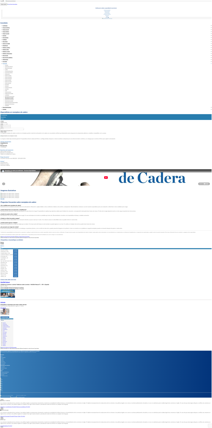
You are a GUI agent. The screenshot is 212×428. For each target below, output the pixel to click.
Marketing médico (3, 367)
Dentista (4, 35)
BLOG (107, 16)
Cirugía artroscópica (9, 71)
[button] (106, 246)
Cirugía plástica (6, 31)
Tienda (1, 0)
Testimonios (2, 361)
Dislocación (7, 74)
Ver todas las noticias (4, 317)
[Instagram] (1, 383)
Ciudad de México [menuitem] (6, 326)
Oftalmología (5, 59)
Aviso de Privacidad (3, 373)
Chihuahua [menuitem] (5, 324)
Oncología (5, 61)
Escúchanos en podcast (18, 287)
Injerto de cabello (6, 43)
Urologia (4, 109)
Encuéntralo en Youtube (18, 288)
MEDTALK (107, 15)
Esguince (7, 85)
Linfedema (7, 94)
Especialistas (3, 117)
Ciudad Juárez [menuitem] (5, 325)
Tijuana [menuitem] (4, 344)
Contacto (2, 369)
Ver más (2, 198)
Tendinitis (7, 105)
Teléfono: (2, 126)
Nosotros (2, 360)
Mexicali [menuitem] (4, 334)
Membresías (2, 366)
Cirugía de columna (9, 72)
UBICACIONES (107, 11)
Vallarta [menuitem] (4, 345)
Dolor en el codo (8, 81)
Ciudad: (1, 122)
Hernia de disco (8, 91)
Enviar (2, 131)
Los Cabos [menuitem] (5, 332)
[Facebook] (1, 381)
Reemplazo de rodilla (9, 100)
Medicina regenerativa (7, 53)
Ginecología (5, 41)
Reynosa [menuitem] (4, 342)
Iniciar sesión (2, 363)
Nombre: (2, 123)
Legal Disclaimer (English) (6, 425)
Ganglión (7, 88)
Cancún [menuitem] (4, 322)
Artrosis (6, 65)
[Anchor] (1, 379)
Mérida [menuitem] (4, 337)
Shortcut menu (3, 362)
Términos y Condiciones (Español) (8, 406)
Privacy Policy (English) (19, 416)
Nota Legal (2, 374)
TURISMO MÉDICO (107, 14)
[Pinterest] (1, 386)
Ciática (6, 69)
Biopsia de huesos (8, 68)
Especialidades (4, 22)
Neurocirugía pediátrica (7, 57)
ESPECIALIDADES (107, 10)
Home (1, 356)
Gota (6, 90)
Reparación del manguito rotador (11, 102)
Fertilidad (5, 39)
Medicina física (6, 49)
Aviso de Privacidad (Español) (7, 416)
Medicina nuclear (6, 51)
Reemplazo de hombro (9, 99)
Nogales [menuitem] (4, 338)
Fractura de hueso (8, 87)
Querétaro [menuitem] (5, 341)
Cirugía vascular (6, 33)
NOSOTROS (107, 12)
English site (13, 0)
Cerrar (5, 131)
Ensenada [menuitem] (5, 328)
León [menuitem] (4, 330)
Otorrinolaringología (7, 107)
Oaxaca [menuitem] (4, 340)
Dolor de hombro (8, 78)
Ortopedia (5, 63)
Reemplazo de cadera (9, 97)
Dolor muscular (8, 82)
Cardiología (5, 25)
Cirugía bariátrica (6, 27)
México (2, 320)
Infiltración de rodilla (9, 93)
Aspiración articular (9, 66)
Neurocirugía (5, 55)
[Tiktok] (1, 388)
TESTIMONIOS (107, 13)
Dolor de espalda (8, 77)
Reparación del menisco (9, 103)
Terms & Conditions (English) (23, 406)
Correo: (1, 125)
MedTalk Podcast (5, 282)
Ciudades (2, 358)
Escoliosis (7, 84)
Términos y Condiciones (4, 371)
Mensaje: (2, 127)
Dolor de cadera (8, 75)
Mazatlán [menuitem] (4, 333)
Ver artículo (3, 307)
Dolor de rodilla (8, 79)
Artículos (2, 302)
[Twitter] (1, 390)
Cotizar (2, 119)
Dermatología (5, 37)
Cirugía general (6, 29)
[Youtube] (1, 384)
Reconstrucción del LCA (9, 96)
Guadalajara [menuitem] (5, 329)
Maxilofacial (5, 45)
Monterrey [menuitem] (5, 336)
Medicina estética (6, 47)
